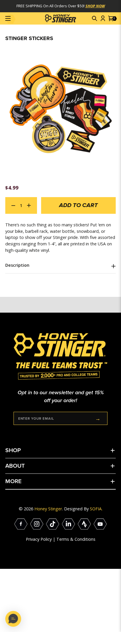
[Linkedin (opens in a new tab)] (68, 524)
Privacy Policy (39, 539)
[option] (60, 108)
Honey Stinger (48, 509)
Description (17, 265)
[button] (95, 18)
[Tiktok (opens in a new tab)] (52, 524)
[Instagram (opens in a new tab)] (36, 524)
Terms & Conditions (75, 539)
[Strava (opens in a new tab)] (84, 524)
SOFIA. (96, 509)
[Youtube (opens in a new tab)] (100, 524)
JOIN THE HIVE (98, 418)
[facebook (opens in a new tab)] (21, 524)
